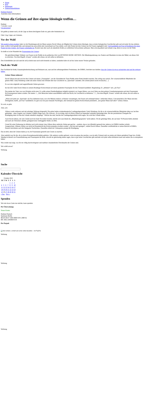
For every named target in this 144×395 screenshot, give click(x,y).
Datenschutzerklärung (12, 8)
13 (6, 187)
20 (6, 190)
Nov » (8, 194)
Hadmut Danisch (6, 12)
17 (14, 187)
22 (10, 190)
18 (2, 190)
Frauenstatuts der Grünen (30, 51)
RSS (6, 4)
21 (8, 190)
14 (8, 187)
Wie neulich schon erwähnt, (10, 44)
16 (12, 187)
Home (7, 2)
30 (12, 192)
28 (8, 192)
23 (12, 190)
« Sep (3, 194)
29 (10, 192)
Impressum (8, 6)
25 (2, 192)
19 (4, 190)
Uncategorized (6, 28)
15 (10, 187)
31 (14, 192)
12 (4, 187)
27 (6, 192)
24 (14, 190)
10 (14, 185)
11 (2, 187)
